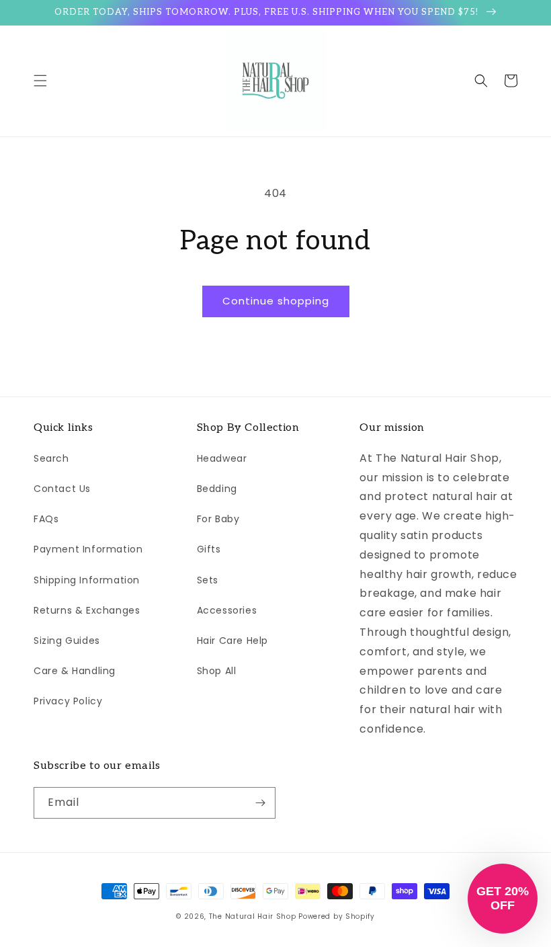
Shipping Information (87, 580)
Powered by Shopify (336, 916)
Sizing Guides (67, 640)
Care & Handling (75, 670)
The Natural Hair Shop (252, 916)
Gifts (209, 549)
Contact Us (62, 488)
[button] (40, 80)
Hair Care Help (232, 640)
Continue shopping (275, 301)
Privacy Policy (68, 701)
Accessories (227, 610)
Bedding (217, 488)
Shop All (217, 670)
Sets (207, 580)
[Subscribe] (260, 803)
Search (51, 458)
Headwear (222, 458)
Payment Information (88, 549)
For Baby (218, 519)
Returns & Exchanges (87, 610)
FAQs (46, 519)
